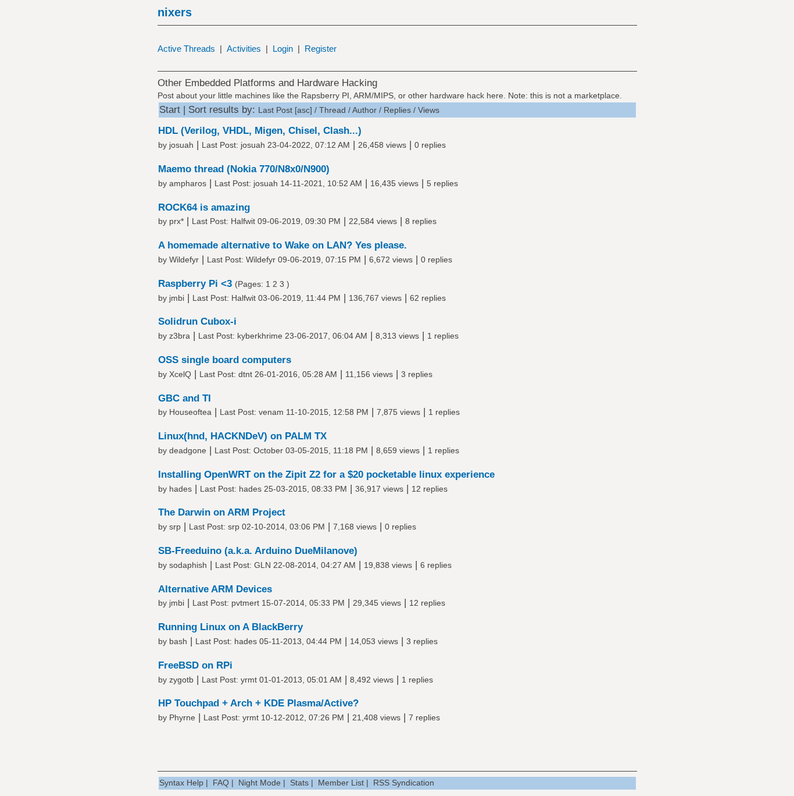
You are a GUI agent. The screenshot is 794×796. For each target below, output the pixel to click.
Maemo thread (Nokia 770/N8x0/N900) (244, 169)
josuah (181, 145)
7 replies (424, 717)
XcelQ (180, 374)
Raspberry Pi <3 (195, 283)
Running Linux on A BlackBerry (230, 626)
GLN (262, 565)
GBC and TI (184, 398)
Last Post (275, 110)
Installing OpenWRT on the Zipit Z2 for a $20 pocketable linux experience (326, 474)
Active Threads (186, 49)
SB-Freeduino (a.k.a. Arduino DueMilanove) (257, 550)
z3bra (179, 335)
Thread (332, 110)
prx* (176, 221)
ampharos (187, 183)
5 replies (442, 183)
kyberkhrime (259, 335)
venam (271, 412)
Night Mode (259, 782)
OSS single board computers (224, 359)
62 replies (428, 298)
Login (283, 49)
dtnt (245, 374)
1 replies (443, 335)
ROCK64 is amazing (204, 207)
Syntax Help (181, 782)
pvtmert (245, 602)
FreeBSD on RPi (195, 665)
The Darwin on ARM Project (221, 512)
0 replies (430, 145)
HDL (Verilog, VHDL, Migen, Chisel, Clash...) (260, 130)
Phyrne (182, 717)
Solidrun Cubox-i (197, 321)
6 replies (436, 565)
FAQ (221, 782)
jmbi (176, 298)
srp (175, 526)
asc (303, 110)
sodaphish (188, 565)
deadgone (187, 450)
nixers (175, 12)
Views (428, 110)
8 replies (421, 221)
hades (180, 488)
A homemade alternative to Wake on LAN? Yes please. (282, 245)
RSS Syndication (403, 782)
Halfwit (243, 221)
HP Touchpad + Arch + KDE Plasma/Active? (258, 703)
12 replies (430, 488)
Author (364, 110)
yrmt (249, 679)
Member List (341, 782)
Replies (397, 110)
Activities (244, 49)
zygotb (181, 679)
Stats (299, 782)
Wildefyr (184, 259)
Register (321, 49)
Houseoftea (190, 412)
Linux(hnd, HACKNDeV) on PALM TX (242, 436)
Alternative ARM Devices (215, 589)
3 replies (416, 374)
